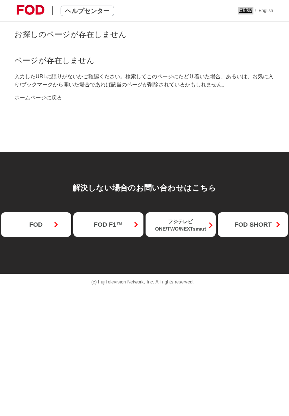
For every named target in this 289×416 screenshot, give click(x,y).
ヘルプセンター (87, 10)
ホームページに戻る (38, 97)
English (266, 10)
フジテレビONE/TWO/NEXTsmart (180, 225)
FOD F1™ (108, 224)
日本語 (245, 10)
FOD (36, 224)
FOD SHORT (253, 224)
